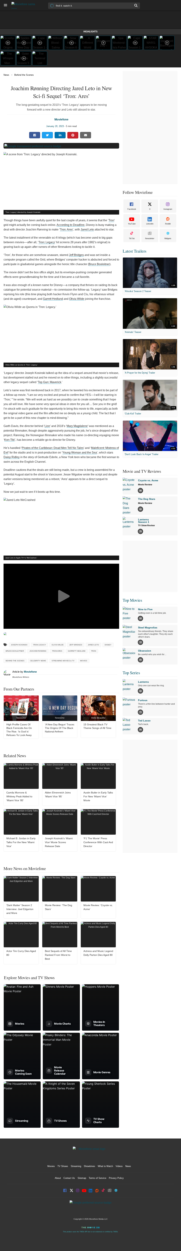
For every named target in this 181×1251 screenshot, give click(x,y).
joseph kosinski (19, 645)
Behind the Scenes (24, 75)
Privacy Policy (116, 1178)
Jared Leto (87, 229)
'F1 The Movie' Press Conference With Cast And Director (98, 842)
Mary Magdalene (77, 425)
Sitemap (82, 1178)
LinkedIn (149, 224)
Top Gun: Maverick (49, 382)
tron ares (57, 651)
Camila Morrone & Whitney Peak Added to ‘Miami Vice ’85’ (19, 796)
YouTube (132, 224)
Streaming (76, 1166)
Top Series (131, 672)
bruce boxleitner (15, 651)
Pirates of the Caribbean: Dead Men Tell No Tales (53, 447)
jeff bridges (75, 645)
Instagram (168, 209)
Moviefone (61, 119)
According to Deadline (70, 224)
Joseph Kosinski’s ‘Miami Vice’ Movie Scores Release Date (59, 842)
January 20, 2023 (55, 126)
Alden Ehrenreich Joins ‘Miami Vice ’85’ (58, 794)
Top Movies (132, 600)
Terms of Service (97, 1178)
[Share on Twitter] (47, 135)
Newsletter (149, 238)
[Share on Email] (85, 135)
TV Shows (62, 1166)
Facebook (131, 209)
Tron (111, 220)
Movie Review (145, 484)
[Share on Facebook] (34, 135)
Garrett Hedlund (53, 298)
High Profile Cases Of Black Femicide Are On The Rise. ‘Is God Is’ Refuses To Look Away (19, 729)
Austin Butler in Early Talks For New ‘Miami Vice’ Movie (98, 796)
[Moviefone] (24, 5)
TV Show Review (146, 525)
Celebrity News (38, 661)
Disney (108, 645)
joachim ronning (38, 651)
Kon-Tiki (9, 439)
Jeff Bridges (76, 254)
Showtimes (89, 1166)
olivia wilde (58, 645)
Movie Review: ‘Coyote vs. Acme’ (98, 907)
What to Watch (105, 1166)
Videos (119, 1166)
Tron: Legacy (47, 242)
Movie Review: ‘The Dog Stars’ (58, 907)
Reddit (168, 224)
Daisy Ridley (12, 457)
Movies (83, 661)
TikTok (132, 238)
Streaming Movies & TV (63, 661)
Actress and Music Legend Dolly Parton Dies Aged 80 (98, 953)
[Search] (136, 5)
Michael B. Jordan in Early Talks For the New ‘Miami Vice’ (21, 842)
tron (93, 651)
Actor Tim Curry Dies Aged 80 (21, 953)
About (58, 1178)
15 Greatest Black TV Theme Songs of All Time (97, 726)
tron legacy (39, 645)
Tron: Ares (66, 229)
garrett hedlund (76, 651)
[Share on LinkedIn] (60, 135)
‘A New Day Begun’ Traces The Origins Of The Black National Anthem (59, 728)
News (6, 75)
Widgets (167, 238)
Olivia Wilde (76, 298)
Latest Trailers (134, 251)
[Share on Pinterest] (73, 135)
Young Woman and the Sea (79, 452)
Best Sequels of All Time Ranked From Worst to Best (58, 955)
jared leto (93, 645)
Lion (47, 425)
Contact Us (69, 1178)
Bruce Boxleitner (99, 264)
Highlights (90, 31)
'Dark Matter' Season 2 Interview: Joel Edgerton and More (19, 909)
